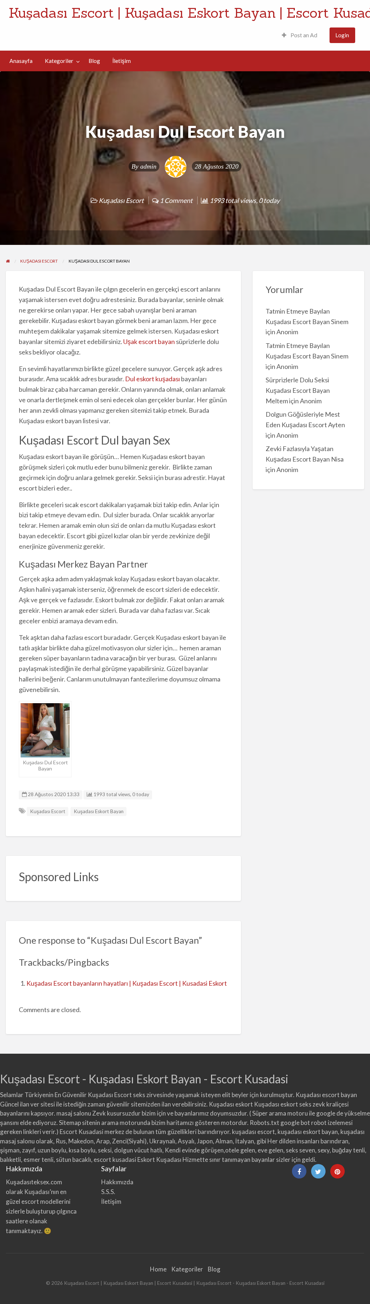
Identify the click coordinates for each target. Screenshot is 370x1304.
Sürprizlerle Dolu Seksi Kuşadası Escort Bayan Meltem (298, 390)
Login (342, 35)
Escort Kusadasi (81, 1131)
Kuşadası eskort (231, 1104)
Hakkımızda (117, 1182)
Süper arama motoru (280, 1113)
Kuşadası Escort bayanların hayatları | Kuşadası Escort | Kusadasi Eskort (126, 983)
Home (158, 1269)
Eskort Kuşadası (159, 1159)
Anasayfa (21, 61)
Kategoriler (59, 61)
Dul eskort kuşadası (152, 379)
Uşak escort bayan (149, 341)
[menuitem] (299, 35)
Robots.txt (264, 1122)
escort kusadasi (115, 1159)
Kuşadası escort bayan (326, 1095)
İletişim (121, 61)
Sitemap (70, 1122)
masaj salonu (73, 1113)
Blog (94, 61)
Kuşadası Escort (121, 200)
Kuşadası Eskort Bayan (99, 811)
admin (148, 166)
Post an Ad (303, 35)
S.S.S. (108, 1191)
